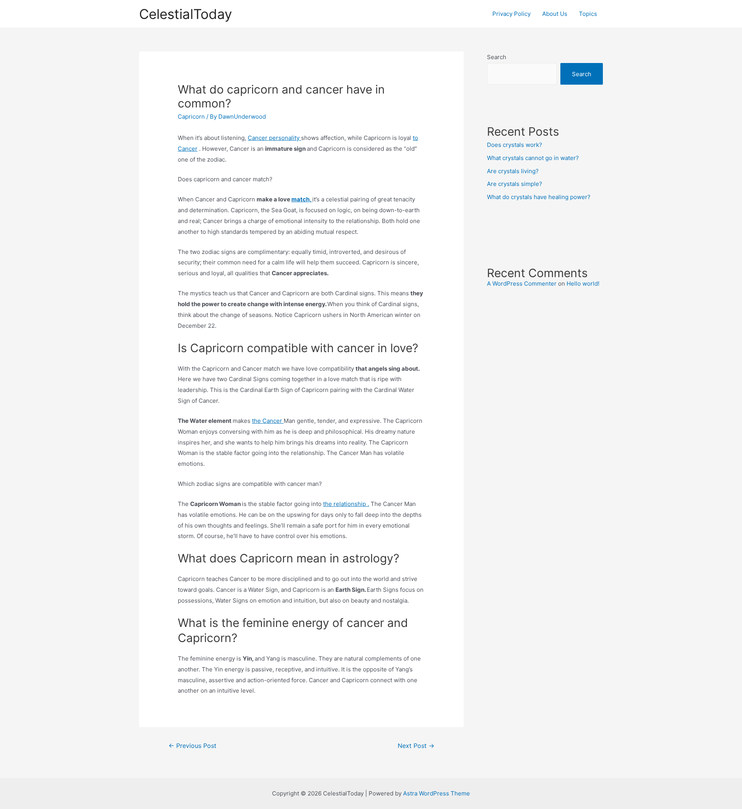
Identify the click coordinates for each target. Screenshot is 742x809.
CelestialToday (185, 14)
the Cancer (268, 420)
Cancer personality (274, 137)
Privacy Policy (511, 13)
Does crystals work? (514, 144)
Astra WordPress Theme (436, 793)
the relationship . (346, 504)
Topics (588, 13)
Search (496, 57)
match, (301, 199)
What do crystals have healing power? (539, 197)
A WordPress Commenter (521, 283)
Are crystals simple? (514, 183)
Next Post (416, 745)
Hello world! (583, 283)
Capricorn (191, 116)
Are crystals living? (513, 171)
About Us (554, 13)
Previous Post (192, 745)
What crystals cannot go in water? (533, 158)
